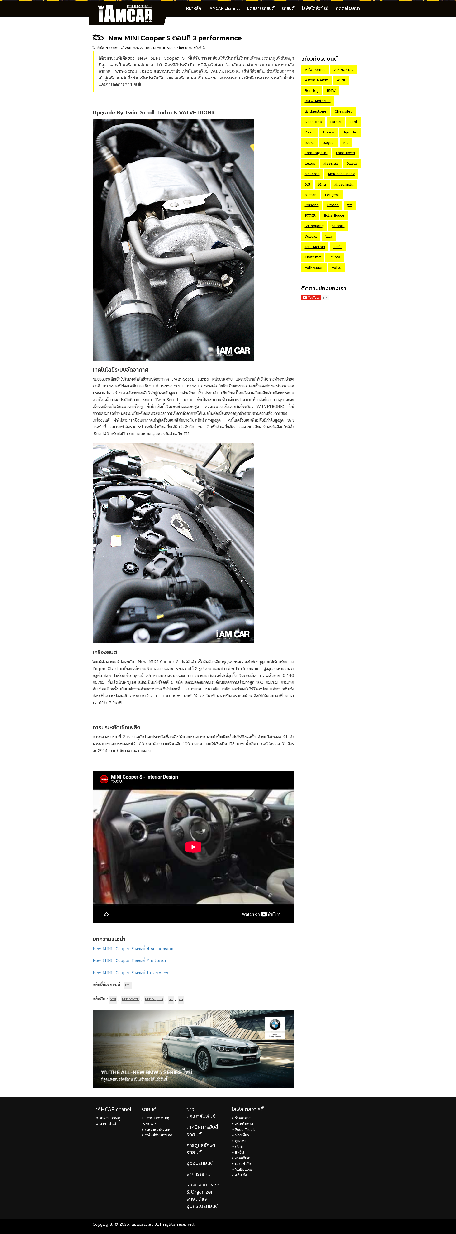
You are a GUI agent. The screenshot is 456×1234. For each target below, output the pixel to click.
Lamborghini (316, 153)
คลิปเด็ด (241, 1175)
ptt (349, 205)
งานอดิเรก (242, 1158)
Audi (341, 80)
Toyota (334, 257)
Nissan (311, 195)
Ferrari (335, 122)
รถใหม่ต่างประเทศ (158, 1135)
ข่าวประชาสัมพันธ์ (200, 1112)
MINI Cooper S (154, 999)
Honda (328, 132)
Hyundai (349, 132)
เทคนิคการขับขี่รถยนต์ (202, 1130)
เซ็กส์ (239, 1147)
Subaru (338, 226)
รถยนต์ (288, 8)
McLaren (312, 174)
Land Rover (345, 153)
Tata (328, 236)
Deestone (313, 122)
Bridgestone (315, 111)
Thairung (313, 257)
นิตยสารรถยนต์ (261, 8)
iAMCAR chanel (113, 1109)
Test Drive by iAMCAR (161, 47)
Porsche (312, 205)
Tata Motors (315, 247)
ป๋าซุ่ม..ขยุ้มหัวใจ (195, 47)
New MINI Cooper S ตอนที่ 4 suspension (133, 948)
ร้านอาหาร (243, 1118)
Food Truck (245, 1129)
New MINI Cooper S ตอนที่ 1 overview (130, 972)
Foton (310, 132)
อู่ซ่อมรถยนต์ (200, 1163)
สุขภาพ (240, 1141)
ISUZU (310, 143)
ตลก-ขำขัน (243, 1164)
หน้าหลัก (193, 8)
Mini (127, 985)
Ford (353, 122)
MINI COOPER (130, 999)
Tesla (337, 247)
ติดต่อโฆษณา (348, 8)
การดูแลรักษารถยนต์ (200, 1148)
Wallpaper (243, 1169)
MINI (113, 999)
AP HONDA (343, 70)
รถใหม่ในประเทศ (157, 1129)
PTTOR (310, 215)
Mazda (352, 163)
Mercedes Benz (341, 174)
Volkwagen (314, 267)
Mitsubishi (344, 184)
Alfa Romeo (315, 70)
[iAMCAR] (129, 7)
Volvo (336, 267)
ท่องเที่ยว (242, 1135)
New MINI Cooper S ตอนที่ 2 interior (129, 960)
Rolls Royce (334, 215)
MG (307, 184)
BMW (331, 90)
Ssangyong (314, 226)
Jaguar (329, 143)
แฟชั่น (239, 1152)
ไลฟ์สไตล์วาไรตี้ (315, 8)
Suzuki (311, 236)
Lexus (310, 163)
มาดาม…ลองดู (110, 1118)
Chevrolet (343, 111)
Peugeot (332, 195)
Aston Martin (316, 80)
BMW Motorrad (318, 101)
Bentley (311, 90)
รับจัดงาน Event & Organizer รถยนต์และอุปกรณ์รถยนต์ (203, 1195)
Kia (345, 143)
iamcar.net (142, 1224)
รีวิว (181, 999)
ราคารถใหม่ (198, 1174)
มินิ (171, 999)
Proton (333, 205)
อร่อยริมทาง (244, 1124)
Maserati (330, 163)
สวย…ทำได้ (108, 1124)
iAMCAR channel (224, 8)
